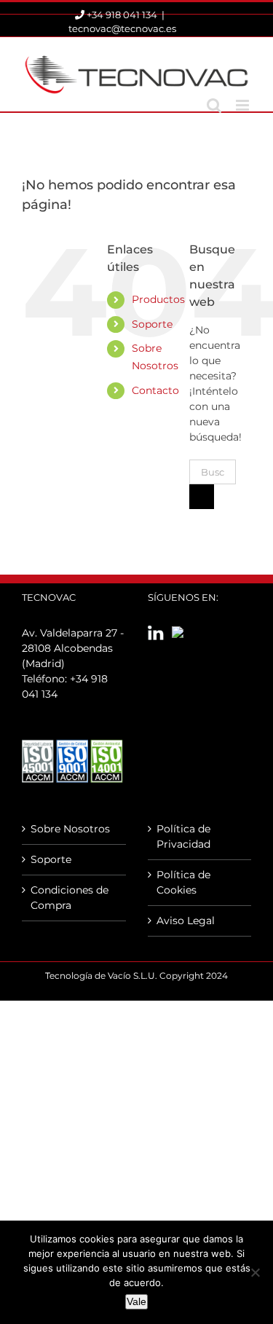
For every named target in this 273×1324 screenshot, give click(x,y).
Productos (158, 299)
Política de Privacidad (183, 836)
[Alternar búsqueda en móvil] (214, 105)
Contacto (155, 390)
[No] (255, 1272)
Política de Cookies (183, 882)
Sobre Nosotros (70, 828)
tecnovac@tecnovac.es (122, 28)
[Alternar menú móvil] (243, 105)
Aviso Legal (186, 920)
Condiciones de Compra (69, 897)
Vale (136, 1301)
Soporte (152, 324)
